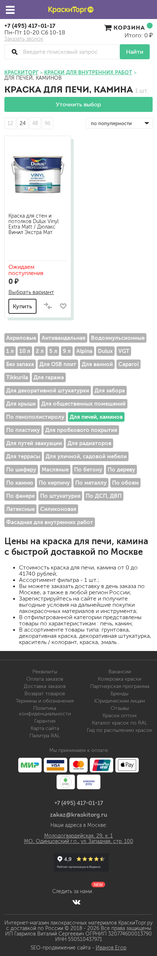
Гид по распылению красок (119, 730)
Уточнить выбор (78, 104)
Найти (134, 52)
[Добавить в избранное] (63, 306)
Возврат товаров (44, 693)
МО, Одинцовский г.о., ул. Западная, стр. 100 (78, 841)
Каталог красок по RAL (119, 723)
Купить (22, 306)
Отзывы (120, 708)
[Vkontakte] (76, 902)
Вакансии (119, 671)
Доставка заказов (45, 686)
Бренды (120, 693)
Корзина (129, 27)
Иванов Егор (111, 948)
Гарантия (44, 721)
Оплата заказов (44, 679)
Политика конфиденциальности (45, 710)
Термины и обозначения (45, 701)
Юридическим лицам (119, 701)
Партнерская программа (119, 686)
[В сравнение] (47, 306)
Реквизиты (44, 671)
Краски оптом (120, 715)
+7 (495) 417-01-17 (29, 26)
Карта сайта (45, 728)
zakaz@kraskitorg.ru (78, 814)
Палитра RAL (45, 735)
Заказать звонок (23, 39)
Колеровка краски (119, 679)
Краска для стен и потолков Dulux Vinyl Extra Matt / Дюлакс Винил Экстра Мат (33, 224)
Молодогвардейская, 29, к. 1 (78, 836)
